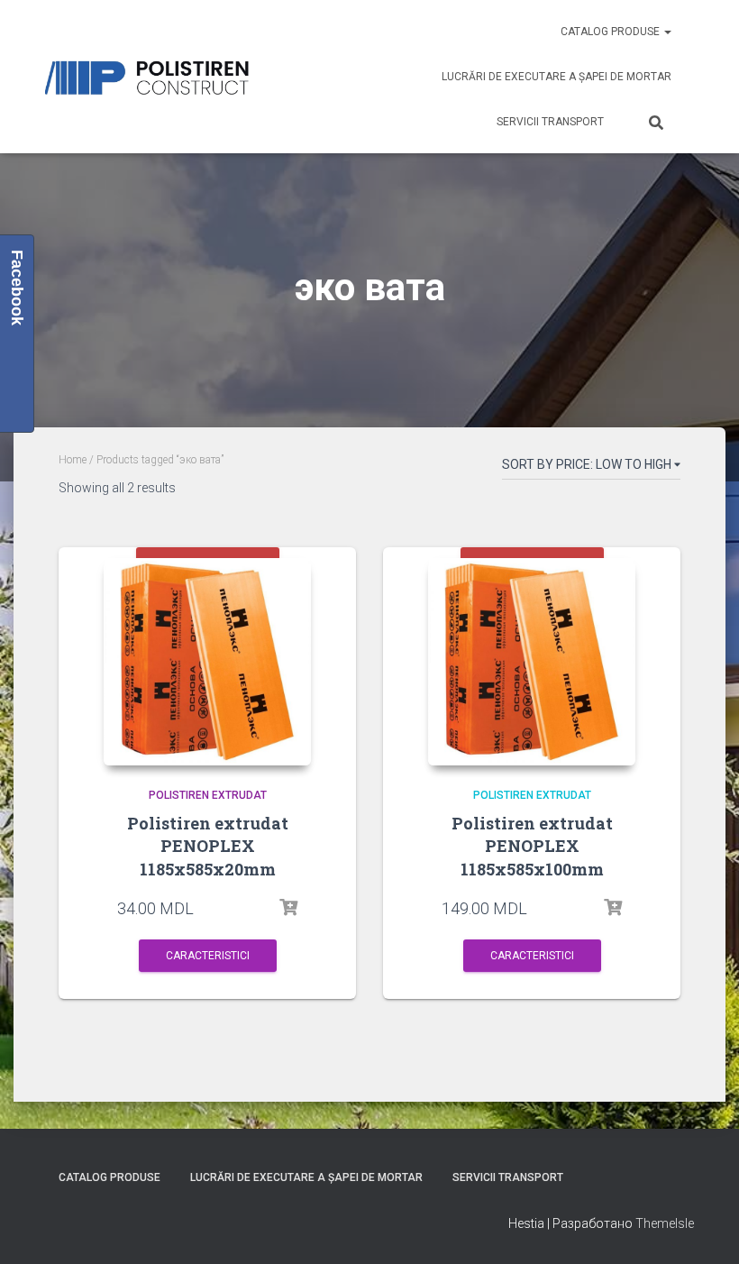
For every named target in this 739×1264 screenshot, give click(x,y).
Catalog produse (611, 31)
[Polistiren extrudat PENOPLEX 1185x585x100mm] (531, 661)
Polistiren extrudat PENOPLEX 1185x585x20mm (207, 845)
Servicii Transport (550, 121)
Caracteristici (208, 955)
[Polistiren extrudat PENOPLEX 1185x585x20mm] (207, 661)
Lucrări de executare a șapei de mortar (556, 76)
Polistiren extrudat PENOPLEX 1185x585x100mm (532, 845)
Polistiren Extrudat (208, 795)
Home (73, 459)
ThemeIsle (664, 1223)
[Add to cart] (288, 908)
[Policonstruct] (151, 77)
